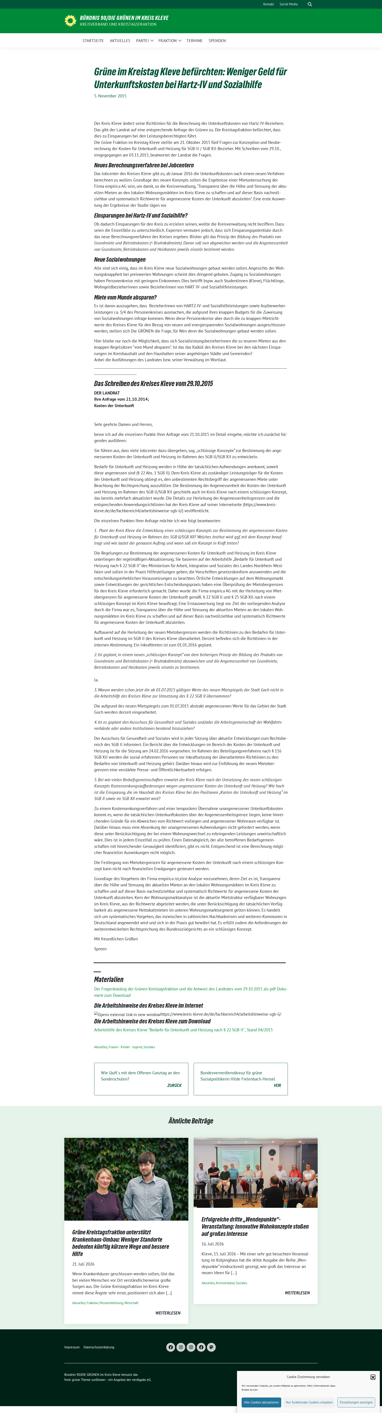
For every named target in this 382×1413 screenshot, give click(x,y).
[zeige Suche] (310, 4)
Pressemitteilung (111, 1303)
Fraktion (92, 1303)
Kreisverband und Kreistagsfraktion (118, 24)
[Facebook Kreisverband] (170, 1347)
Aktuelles (100, 1047)
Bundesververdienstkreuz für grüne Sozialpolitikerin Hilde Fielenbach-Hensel (241, 1079)
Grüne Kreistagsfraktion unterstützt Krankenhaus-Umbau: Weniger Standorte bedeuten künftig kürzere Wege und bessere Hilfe (120, 1243)
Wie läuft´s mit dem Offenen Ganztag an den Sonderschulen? (141, 1079)
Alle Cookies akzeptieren (261, 1402)
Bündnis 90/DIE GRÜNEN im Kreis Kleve (124, 18)
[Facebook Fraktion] (201, 1347)
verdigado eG (141, 1380)
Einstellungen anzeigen (356, 1402)
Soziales (149, 1047)
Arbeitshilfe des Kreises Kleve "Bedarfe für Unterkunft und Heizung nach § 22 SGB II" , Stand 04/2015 (183, 1029)
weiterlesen (167, 1313)
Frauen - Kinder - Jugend (125, 1047)
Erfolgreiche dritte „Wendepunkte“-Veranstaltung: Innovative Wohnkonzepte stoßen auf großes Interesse (255, 1226)
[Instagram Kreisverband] (180, 1347)
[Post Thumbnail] (126, 1178)
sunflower (98, 1380)
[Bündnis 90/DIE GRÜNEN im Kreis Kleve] (70, 20)
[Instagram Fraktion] (191, 1347)
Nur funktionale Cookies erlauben (309, 1402)
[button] (373, 1377)
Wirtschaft (131, 1303)
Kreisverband (225, 1283)
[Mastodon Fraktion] (211, 1347)
